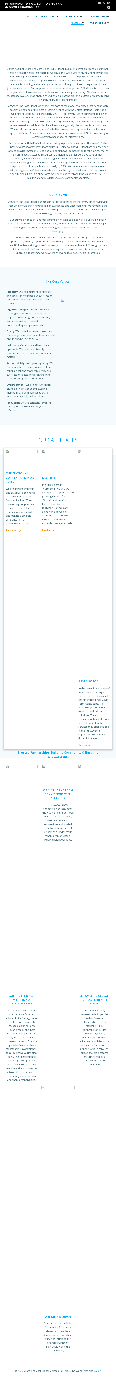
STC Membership (97, 16)
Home (27, 16)
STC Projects (72, 16)
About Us (76, 22)
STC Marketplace (46, 16)
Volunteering (98, 22)
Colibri (97, 1371)
